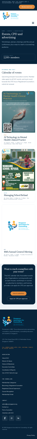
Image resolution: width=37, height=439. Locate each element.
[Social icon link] (5, 418)
